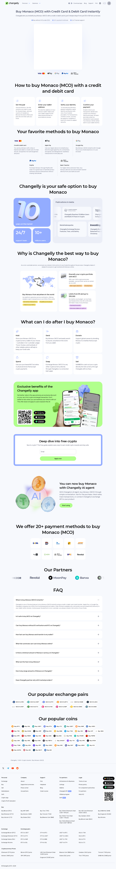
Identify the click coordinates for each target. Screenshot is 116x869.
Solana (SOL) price (64, 855)
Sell (2, 788)
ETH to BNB (43, 839)
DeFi (2, 794)
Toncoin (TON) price (104, 852)
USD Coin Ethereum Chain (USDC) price (47, 853)
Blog (41, 788)
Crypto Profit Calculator (8, 801)
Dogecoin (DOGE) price (47, 857)
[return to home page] (12, 3)
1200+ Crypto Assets (24, 760)
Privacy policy (83, 784)
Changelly (14, 760)
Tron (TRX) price (84, 855)
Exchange (4, 781)
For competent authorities (87, 788)
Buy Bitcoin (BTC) (6, 811)
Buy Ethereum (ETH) (7, 814)
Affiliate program (64, 794)
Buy (2, 784)
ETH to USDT (44, 836)
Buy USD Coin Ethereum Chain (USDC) (86, 811)
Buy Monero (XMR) (26, 814)
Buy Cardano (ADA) (84, 816)
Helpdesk (43, 784)
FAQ (41, 781)
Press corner (24, 788)
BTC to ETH (24, 836)
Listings (61, 784)
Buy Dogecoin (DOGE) (104, 814)
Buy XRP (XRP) (25, 811)
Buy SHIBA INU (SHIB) (104, 811)
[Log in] (109, 3)
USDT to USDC (63, 836)
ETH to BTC (43, 832)
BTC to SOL (24, 842)
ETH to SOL (43, 842)
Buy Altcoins (101, 817)
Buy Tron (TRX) (44, 811)
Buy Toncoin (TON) (45, 814)
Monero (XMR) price (7, 855)
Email (42, 452)
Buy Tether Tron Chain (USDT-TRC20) (66, 817)
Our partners (24, 791)
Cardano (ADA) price (85, 852)
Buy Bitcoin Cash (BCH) (85, 819)
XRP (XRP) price (25, 855)
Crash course (44, 791)
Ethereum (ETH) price (8, 852)
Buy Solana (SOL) (26, 817)
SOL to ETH (82, 839)
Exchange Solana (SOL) (8, 839)
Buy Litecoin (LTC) (6, 817)
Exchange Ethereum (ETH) (9, 836)
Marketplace (5, 791)
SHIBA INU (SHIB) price (104, 855)
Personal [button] (24, 3)
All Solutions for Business (66, 781)
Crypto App (4, 797)
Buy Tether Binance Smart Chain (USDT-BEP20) (67, 822)
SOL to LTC (82, 842)
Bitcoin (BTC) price (26, 852)
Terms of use (83, 781)
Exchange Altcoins (7, 842)
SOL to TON (82, 832)
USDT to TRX (63, 839)
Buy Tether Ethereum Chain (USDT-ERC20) (67, 811)
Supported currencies (27, 784)
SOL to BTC (82, 836)
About (22, 781)
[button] (75, 3)
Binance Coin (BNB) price (66, 852)
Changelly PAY (65, 791)
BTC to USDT (25, 832)
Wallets (61, 788)
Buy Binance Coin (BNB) (47, 817)
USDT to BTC (63, 832)
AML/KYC (81, 794)
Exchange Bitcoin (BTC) (8, 832)
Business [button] (35, 3)
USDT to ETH (63, 842)
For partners (82, 791)
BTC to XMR (24, 839)
